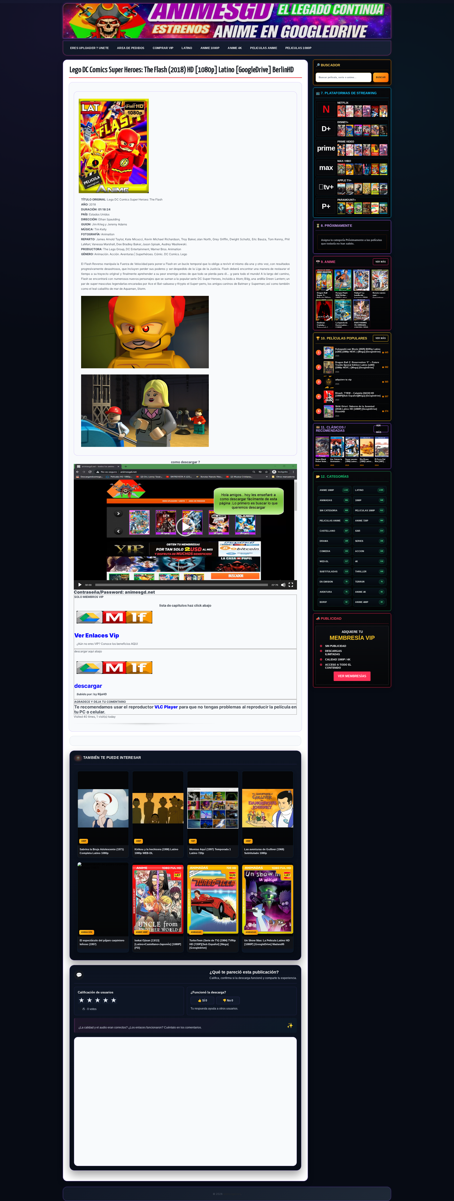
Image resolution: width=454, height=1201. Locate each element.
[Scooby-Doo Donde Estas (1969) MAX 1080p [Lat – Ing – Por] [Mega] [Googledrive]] (383, 169)
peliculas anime (263, 48)
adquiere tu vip (343, 379)
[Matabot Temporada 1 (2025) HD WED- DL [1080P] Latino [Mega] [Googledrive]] (358, 189)
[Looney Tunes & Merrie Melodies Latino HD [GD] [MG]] (375, 169)
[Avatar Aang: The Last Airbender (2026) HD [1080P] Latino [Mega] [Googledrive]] (341, 208)
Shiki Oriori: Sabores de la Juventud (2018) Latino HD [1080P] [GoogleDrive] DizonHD (356, 409)
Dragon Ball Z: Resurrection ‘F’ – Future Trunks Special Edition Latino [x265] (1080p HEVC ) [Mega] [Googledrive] (357, 365)
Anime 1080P (210, 48)
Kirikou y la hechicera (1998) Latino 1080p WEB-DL (156, 851)
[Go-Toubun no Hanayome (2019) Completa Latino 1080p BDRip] (350, 111)
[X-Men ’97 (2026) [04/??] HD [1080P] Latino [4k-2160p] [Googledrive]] (350, 130)
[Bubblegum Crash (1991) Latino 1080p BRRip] (375, 111)
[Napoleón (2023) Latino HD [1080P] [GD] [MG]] (383, 189)
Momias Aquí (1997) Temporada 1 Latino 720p (210, 851)
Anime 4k (235, 48)
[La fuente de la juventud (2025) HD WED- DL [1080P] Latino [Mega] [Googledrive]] (350, 189)
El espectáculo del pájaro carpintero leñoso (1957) (102, 942)
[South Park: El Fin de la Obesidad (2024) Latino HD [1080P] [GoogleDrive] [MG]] (375, 208)
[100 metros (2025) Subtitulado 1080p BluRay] (341, 111)
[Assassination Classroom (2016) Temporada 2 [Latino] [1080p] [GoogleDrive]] (341, 169)
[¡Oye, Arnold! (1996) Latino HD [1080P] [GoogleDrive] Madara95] (350, 208)
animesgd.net (227, 21)
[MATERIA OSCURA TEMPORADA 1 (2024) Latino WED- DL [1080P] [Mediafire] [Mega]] (341, 189)
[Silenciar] (283, 585)
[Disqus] (185, 1101)
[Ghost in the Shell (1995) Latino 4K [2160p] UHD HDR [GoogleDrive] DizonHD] (367, 169)
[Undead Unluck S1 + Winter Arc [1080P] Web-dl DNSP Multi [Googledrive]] (367, 130)
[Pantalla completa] (290, 585)
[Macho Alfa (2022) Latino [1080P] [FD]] (383, 208)
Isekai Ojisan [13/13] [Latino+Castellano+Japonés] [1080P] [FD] (158, 944)
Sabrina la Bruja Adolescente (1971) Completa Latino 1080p (102, 851)
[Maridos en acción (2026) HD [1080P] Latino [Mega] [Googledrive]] (350, 169)
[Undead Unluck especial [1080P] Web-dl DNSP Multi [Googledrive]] (358, 130)
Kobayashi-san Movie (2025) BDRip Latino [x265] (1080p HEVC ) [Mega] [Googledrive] (357, 350)
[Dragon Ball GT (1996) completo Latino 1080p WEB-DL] (341, 150)
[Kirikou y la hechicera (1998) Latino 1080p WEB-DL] (375, 150)
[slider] (181, 585)
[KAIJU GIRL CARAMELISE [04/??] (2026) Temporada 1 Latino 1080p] (367, 111)
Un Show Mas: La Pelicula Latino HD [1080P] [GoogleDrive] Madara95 (267, 942)
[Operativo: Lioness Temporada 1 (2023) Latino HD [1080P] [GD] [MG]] (367, 208)
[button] (185, 526)
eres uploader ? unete (89, 48)
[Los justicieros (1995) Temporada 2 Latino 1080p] (358, 150)
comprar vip (163, 48)
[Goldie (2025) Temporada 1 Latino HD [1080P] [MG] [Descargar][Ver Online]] (375, 189)
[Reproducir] (80, 585)
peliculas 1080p (298, 48)
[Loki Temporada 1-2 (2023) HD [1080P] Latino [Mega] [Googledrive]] (383, 130)
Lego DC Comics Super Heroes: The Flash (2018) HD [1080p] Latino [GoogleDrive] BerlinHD (182, 70)
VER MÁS (380, 262)
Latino (187, 48)
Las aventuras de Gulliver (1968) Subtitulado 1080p (264, 851)
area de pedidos (130, 48)
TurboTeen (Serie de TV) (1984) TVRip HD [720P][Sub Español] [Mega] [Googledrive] (212, 944)
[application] (185, 527)
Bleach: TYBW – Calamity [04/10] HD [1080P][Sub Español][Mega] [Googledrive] (357, 394)
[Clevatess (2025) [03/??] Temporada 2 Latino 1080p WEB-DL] (358, 111)
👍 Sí (202, 1000)
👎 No (228, 1000)
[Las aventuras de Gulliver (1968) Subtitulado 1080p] (383, 111)
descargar (88, 685)
